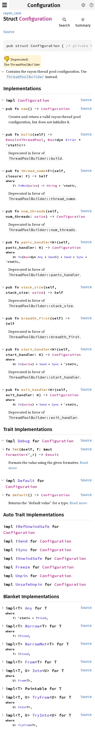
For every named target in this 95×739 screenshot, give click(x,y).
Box (51, 139)
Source (8, 32)
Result (12, 139)
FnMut (22, 186)
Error (70, 139)
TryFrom (40, 697)
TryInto (40, 715)
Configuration (43, 5)
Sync (80, 257)
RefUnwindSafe (33, 526)
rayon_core (12, 13)
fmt (15, 449)
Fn (20, 257)
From (30, 662)
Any (40, 257)
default (20, 495)
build (26, 134)
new (24, 108)
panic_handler (35, 242)
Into (37, 670)
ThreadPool (32, 139)
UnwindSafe (30, 558)
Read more (78, 502)
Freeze (22, 567)
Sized (41, 618)
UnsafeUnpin (28, 584)
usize (33, 186)
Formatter (16, 454)
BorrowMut (36, 644)
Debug (24, 440)
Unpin (21, 575)
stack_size (32, 287)
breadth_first (35, 318)
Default (26, 480)
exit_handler (34, 389)
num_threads (33, 211)
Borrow (32, 626)
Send (51, 257)
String (51, 186)
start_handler (35, 349)
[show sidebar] (4, 5)
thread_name (33, 171)
